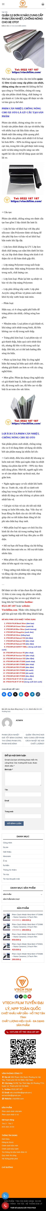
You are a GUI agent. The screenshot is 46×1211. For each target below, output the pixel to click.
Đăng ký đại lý (7, 1142)
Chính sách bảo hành (10, 1149)
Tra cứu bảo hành (24, 1201)
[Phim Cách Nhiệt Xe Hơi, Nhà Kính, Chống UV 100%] (23, 4)
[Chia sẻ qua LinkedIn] (32, 694)
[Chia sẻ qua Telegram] (21, 694)
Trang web (9, 812)
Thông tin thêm (10, 870)
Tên (6, 790)
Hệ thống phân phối (10, 1159)
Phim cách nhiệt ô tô (10, 1115)
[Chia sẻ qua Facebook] (4, 694)
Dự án (5, 847)
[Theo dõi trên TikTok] (21, 997)
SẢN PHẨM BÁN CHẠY (11, 899)
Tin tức (5, 12)
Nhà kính (7, 856)
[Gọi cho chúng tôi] (25, 997)
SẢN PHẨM (7, 894)
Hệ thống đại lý (34, 1204)
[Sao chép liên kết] (38, 694)
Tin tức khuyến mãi (11, 879)
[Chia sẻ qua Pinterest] (26, 694)
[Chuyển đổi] (41, 894)
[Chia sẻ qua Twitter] (15, 694)
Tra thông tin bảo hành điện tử (14, 1152)
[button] (3, 4)
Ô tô (5, 861)
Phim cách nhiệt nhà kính (12, 1111)
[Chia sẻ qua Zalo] (9, 694)
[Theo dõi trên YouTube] (29, 997)
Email (7, 801)
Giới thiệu (7, 852)
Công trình (7, 843)
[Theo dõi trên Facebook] (17, 997)
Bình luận (9, 770)
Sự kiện (6, 865)
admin (23, 26)
